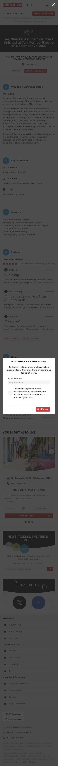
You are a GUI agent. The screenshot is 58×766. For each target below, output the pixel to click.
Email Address (15, 378)
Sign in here (27, 397)
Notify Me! (43, 409)
